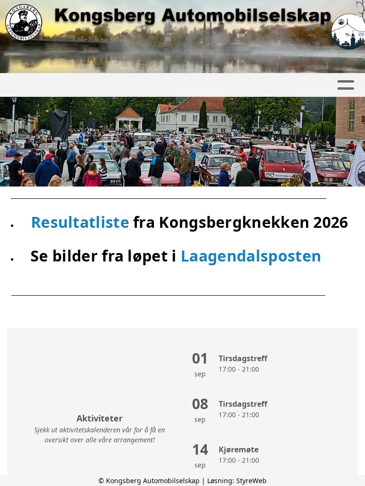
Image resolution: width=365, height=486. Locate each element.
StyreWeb (251, 480)
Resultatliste (82, 222)
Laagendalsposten (251, 255)
